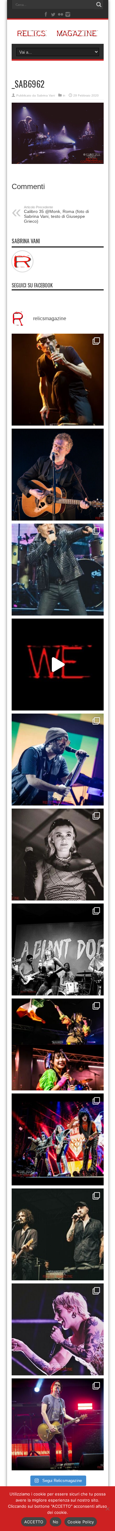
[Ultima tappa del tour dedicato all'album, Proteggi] (58, 380)
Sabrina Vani (46, 95)
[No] (107, 1509)
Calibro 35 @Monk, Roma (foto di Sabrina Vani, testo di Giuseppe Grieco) (56, 214)
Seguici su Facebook (32, 285)
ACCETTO (34, 1521)
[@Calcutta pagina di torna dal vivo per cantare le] (58, 759)
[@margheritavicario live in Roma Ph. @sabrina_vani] (58, 854)
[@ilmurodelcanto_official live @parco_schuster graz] (58, 1234)
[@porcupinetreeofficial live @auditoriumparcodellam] (58, 1424)
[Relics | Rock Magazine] (58, 33)
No (56, 1521)
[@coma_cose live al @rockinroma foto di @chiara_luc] (58, 1329)
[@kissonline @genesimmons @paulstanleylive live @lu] (58, 1139)
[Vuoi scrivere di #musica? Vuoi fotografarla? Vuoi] (58, 665)
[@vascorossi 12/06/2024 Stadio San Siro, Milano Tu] (58, 570)
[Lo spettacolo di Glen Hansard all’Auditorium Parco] (58, 475)
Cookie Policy (80, 1521)
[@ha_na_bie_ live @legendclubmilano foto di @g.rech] (58, 1044)
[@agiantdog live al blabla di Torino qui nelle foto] (58, 949)
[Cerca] (99, 4)
